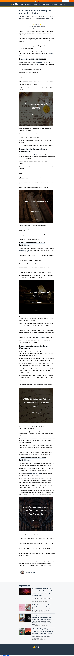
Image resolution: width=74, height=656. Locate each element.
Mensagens (29, 4)
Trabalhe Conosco (48, 650)
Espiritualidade (54, 4)
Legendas (40, 4)
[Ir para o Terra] (37, 1)
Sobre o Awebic (46, 4)
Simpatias (60, 4)
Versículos (35, 4)
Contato (26, 650)
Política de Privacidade (39, 650)
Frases (25, 4)
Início (22, 4)
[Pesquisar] (64, 4)
